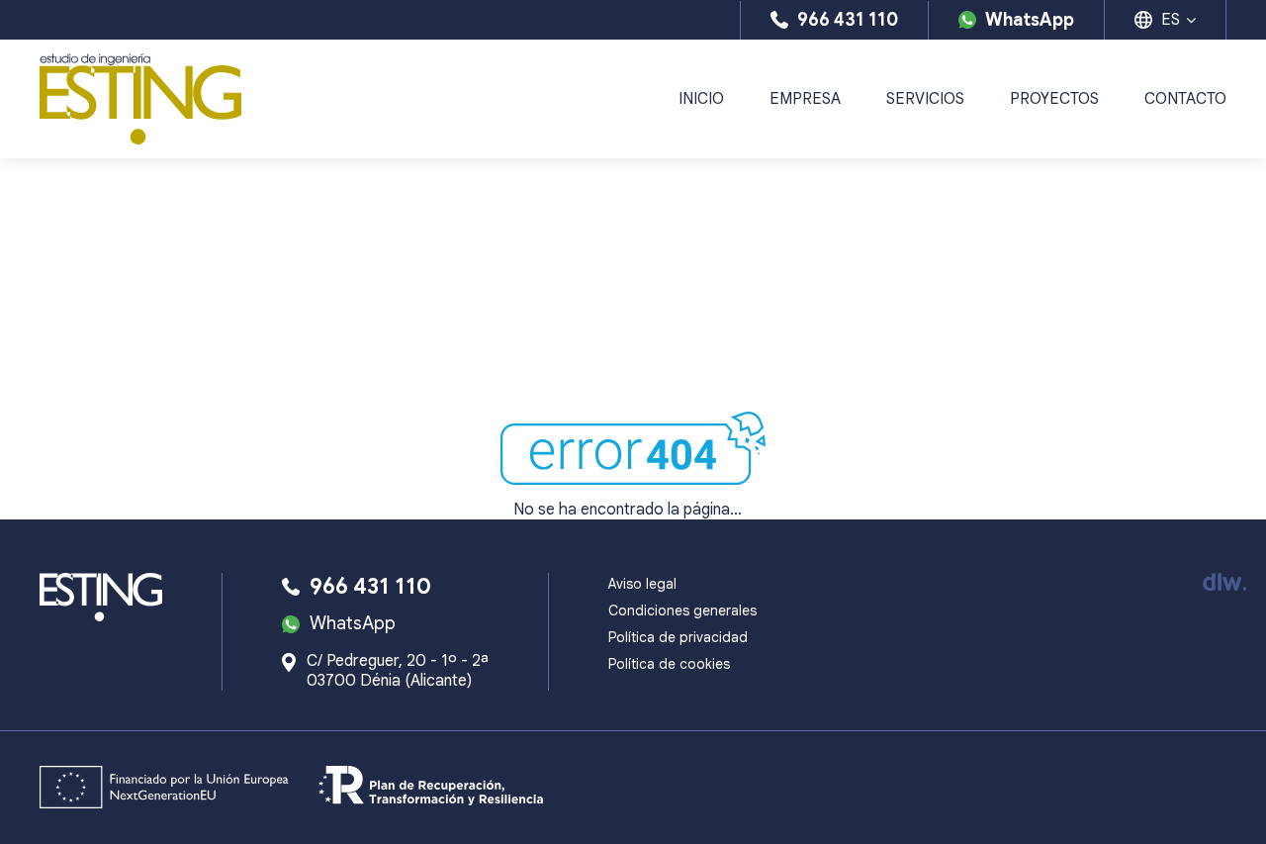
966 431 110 (847, 20)
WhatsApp (1029, 20)
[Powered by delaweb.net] (1224, 582)
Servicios (925, 99)
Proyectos (1054, 99)
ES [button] (1170, 20)
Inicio (701, 99)
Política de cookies (669, 664)
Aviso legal (642, 584)
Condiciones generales (682, 610)
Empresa (805, 99)
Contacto (1185, 99)
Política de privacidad (678, 637)
